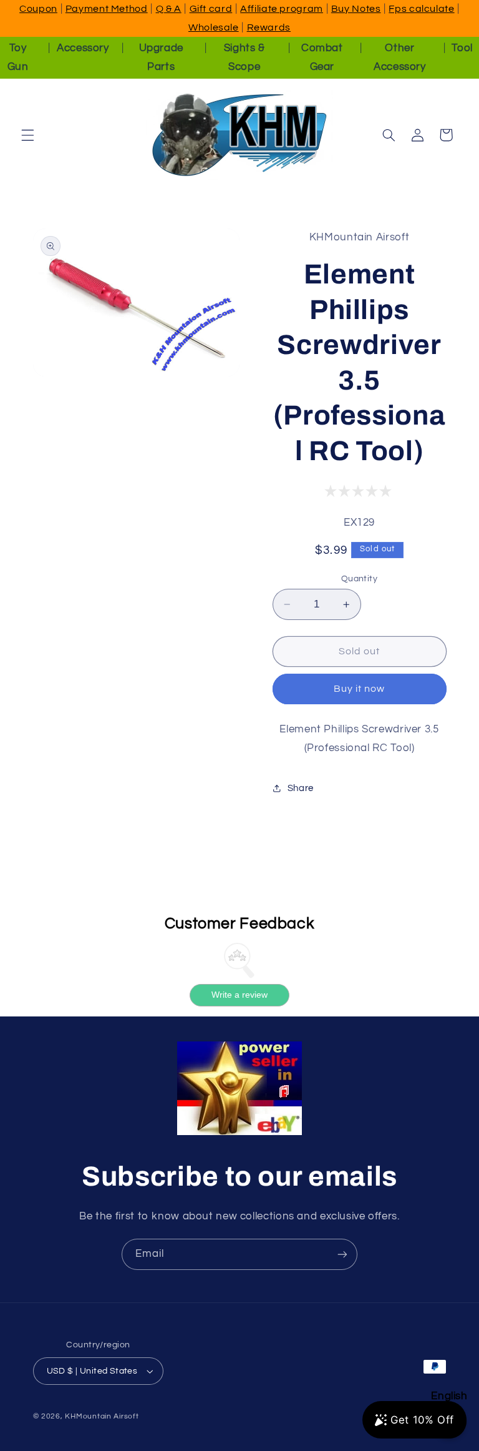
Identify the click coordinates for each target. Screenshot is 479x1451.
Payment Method (106, 9)
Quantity (359, 578)
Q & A (168, 9)
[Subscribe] (342, 1254)
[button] (27, 135)
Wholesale (213, 27)
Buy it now (359, 689)
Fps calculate (421, 9)
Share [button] (301, 788)
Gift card (211, 9)
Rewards (269, 27)
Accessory (83, 48)
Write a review (239, 995)
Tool (462, 48)
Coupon (38, 9)
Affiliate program (281, 9)
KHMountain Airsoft (101, 1416)
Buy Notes (356, 9)
